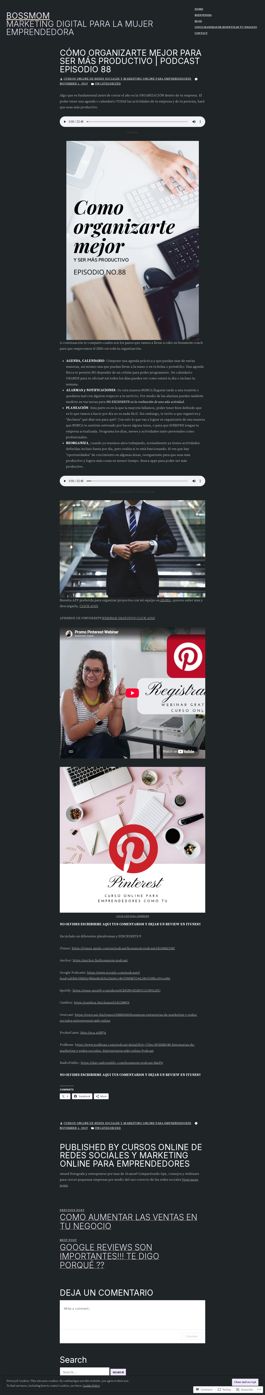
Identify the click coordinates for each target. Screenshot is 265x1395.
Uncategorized (108, 84)
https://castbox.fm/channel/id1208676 (101, 1002)
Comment (192, 1336)
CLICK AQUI (89, 606)
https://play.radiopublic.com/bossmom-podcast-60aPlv (122, 1063)
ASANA (165, 600)
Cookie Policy (91, 1386)
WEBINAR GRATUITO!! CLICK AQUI (128, 618)
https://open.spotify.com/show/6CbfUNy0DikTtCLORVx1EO (116, 990)
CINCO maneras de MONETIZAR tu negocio (226, 27)
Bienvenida (203, 15)
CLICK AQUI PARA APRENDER (132, 916)
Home (199, 9)
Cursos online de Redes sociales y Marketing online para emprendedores (127, 79)
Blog (198, 21)
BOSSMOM (28, 16)
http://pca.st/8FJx (93, 1033)
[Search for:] (85, 1372)
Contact (201, 33)
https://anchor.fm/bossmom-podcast (100, 960)
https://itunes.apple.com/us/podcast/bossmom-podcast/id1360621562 (123, 948)
